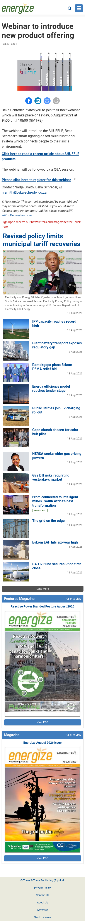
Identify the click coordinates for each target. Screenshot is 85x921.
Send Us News (42, 917)
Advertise (42, 909)
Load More (42, 588)
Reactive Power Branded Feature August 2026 (42, 606)
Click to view (73, 598)
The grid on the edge (48, 521)
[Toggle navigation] (79, 8)
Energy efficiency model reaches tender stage (51, 388)
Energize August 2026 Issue (42, 742)
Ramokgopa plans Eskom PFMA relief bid (52, 367)
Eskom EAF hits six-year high (55, 542)
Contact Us (42, 895)
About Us (42, 902)
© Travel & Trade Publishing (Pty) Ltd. (42, 880)
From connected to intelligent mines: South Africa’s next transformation (55, 501)
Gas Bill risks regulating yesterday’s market (50, 477)
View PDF (42, 722)
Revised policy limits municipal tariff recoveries (41, 240)
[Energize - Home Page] (18, 8)
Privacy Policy (42, 887)
